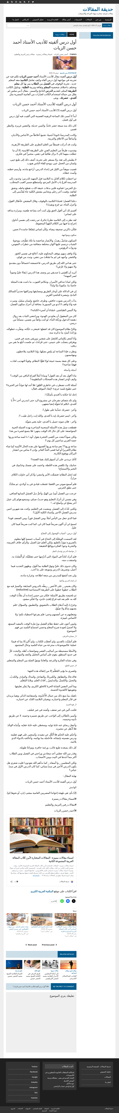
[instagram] (16, 2)
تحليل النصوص (37, 19)
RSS (36, 1093)
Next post (32, 945)
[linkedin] (20, 2)
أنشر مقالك (66, 19)
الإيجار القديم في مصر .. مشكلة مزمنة (60, 1078)
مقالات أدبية (73, 971)
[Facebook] (29, 2)
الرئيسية (108, 19)
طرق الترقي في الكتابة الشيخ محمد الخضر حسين (33, 976)
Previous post (48, 945)
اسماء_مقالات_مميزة (44, 54)
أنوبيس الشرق (69, 1081)
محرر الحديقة (64, 73)
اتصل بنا (16, 19)
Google (35, 1077)
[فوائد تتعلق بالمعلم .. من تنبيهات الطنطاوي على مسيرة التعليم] (17, 919)
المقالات (88, 19)
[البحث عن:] (18, 25)
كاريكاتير (25, 19)
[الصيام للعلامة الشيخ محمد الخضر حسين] (14, 968)
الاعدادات (20, 1108)
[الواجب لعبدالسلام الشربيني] (68, 968)
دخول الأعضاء (53, 1110)
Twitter (34, 1067)
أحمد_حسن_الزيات (61, 54)
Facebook (34, 1072)
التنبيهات (27, 1108)
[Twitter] (33, 2)
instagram (33, 1087)
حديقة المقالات (109, 1108)
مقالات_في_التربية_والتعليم (24, 54)
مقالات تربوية (54, 970)
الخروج (13, 1108)
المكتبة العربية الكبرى (42, 891)
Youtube (34, 1098)
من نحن (98, 19)
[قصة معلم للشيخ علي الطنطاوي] (41, 919)
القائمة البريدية (52, 19)
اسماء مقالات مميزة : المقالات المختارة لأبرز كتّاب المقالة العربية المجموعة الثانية (66, 929)
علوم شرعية (18, 970)
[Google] (24, 2)
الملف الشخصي (37, 1108)
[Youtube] (8, 2)
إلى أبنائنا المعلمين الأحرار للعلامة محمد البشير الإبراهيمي (50, 976)
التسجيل (44, 1110)
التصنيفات (78, 19)
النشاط (46, 1108)
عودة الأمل (70, 1083)
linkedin (34, 1082)
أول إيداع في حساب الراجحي (64, 1086)
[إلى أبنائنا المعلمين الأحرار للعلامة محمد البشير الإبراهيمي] (50, 968)
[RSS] (12, 2)
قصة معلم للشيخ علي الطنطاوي (41, 927)
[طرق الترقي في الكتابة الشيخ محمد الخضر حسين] (32, 968)
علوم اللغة (37, 970)
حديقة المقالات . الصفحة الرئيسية (99, 1067)
